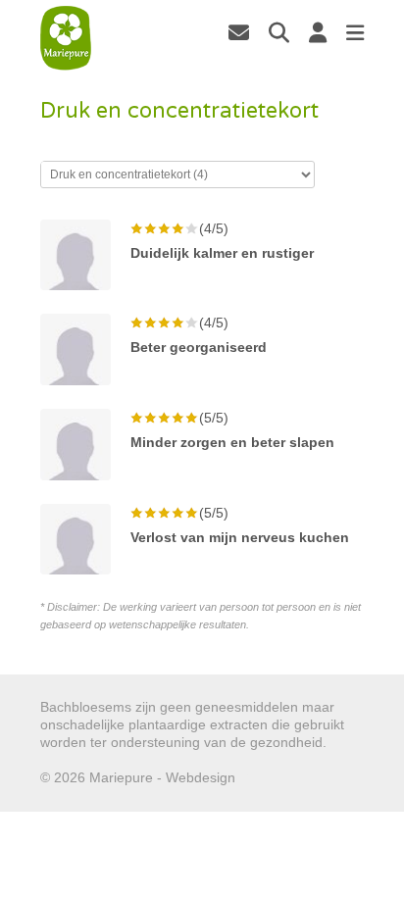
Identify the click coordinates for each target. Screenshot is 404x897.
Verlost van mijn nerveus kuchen (239, 537)
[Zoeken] (279, 32)
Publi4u (262, 777)
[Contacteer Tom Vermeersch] (238, 32)
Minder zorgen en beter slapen (232, 442)
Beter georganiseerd (198, 347)
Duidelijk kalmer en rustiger (222, 253)
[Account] (318, 32)
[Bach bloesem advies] (66, 38)
